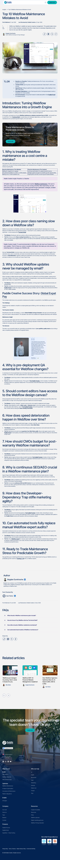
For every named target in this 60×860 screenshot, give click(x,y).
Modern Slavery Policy (21, 848)
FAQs (32, 815)
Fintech (33, 790)
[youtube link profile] (10, 761)
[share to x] (52, 34)
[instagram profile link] (5, 761)
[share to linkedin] (48, 34)
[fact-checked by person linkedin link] (15, 596)
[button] (45, 2)
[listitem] (10, 675)
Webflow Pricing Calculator (37, 822)
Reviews (4, 817)
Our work (4, 809)
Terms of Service (12, 848)
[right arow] (8, 695)
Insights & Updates (35, 809)
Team (3, 815)
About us (4, 812)
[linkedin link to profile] (8, 761)
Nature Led (33, 788)
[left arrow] (4, 695)
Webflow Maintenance (7, 786)
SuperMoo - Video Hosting (8, 832)
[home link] (23, 2)
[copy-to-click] (44, 34)
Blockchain (33, 777)
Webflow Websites (6, 777)
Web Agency (5, 774)
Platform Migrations (7, 793)
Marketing (33, 782)
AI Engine (4, 800)
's (27, 406)
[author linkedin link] (25, 579)
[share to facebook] (56, 34)
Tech (32, 793)
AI (31, 772)
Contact (4, 820)
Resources (33, 812)
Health (32, 774)
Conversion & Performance (8, 791)
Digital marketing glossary (37, 820)
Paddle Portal (5, 830)
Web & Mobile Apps (7, 779)
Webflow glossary (35, 817)
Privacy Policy (5, 848)
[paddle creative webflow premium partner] (7, 749)
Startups (33, 785)
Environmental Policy (31, 848)
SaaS (32, 780)
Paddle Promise (6, 827)
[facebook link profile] (3, 761)
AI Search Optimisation (7, 788)
